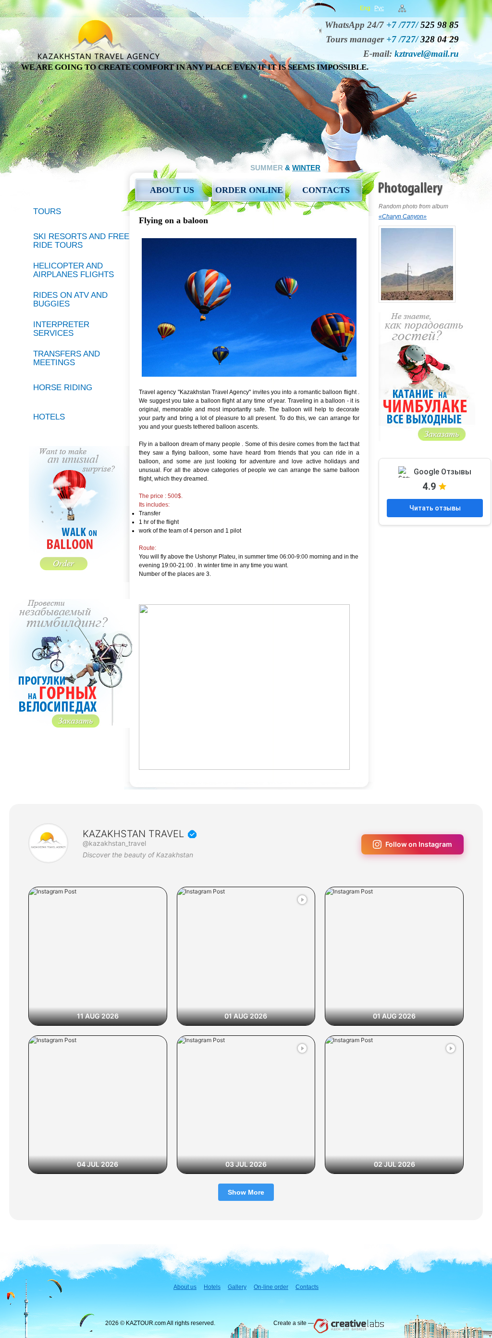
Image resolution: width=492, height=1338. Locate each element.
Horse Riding (62, 387)
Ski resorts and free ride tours (81, 241)
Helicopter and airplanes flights (73, 270)
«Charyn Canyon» (403, 216)
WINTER (306, 168)
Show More (246, 1192)
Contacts (326, 190)
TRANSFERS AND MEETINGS (66, 358)
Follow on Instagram (418, 844)
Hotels (49, 416)
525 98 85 (422, 25)
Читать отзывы (435, 508)
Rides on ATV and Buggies (70, 299)
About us (172, 190)
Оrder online (249, 190)
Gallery (237, 1287)
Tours (47, 211)
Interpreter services (61, 329)
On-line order (271, 1287)
